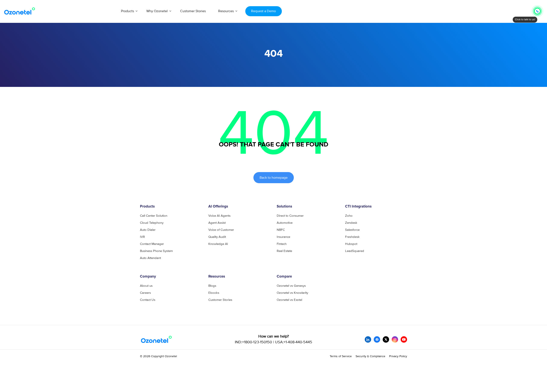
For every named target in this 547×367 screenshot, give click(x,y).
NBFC (281, 229)
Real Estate (284, 251)
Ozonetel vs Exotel (289, 299)
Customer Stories (193, 11)
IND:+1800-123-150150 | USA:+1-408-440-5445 (273, 342)
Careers (145, 292)
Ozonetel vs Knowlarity (292, 292)
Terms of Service (341, 356)
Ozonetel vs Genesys (291, 285)
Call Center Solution (153, 215)
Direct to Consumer (290, 215)
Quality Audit (217, 236)
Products (127, 11)
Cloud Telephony (151, 222)
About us (146, 285)
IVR (142, 236)
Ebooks (213, 292)
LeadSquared (354, 251)
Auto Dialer (148, 229)
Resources (226, 11)
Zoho (349, 215)
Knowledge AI (218, 244)
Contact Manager (152, 244)
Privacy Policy (398, 356)
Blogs (212, 285)
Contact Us (147, 299)
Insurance (283, 236)
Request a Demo (263, 11)
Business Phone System (156, 251)
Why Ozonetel (157, 11)
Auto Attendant (150, 258)
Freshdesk (352, 236)
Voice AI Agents (219, 215)
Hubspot (351, 244)
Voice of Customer (221, 229)
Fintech (282, 244)
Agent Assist (217, 222)
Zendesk (351, 222)
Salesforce (352, 229)
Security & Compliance (370, 356)
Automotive (285, 222)
